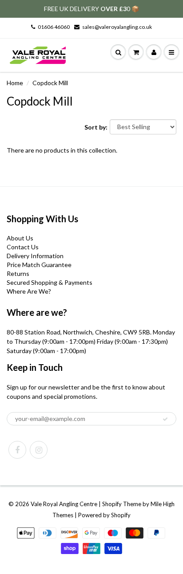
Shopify (112, 503)
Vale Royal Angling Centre (64, 503)
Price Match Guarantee (39, 264)
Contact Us (23, 247)
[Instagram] (39, 450)
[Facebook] (17, 450)
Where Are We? (29, 291)
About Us (20, 238)
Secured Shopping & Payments (49, 282)
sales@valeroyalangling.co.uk (117, 27)
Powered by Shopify (104, 515)
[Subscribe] (165, 419)
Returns (18, 273)
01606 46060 (54, 27)
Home (15, 82)
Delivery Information (35, 255)
